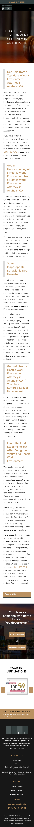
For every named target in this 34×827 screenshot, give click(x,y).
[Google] (15, 808)
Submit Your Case (18, 647)
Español (17, 799)
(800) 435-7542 (20, 2)
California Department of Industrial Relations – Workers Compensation (17, 773)
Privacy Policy (19, 820)
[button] (31, 690)
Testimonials (17, 760)
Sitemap (20, 823)
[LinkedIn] (25, 808)
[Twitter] (12, 808)
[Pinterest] (22, 808)
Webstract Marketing (16, 818)
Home (5, 711)
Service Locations (14, 711)
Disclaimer (26, 818)
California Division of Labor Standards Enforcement (17, 768)
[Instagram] (18, 808)
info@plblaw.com (18, 794)
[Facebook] (9, 808)
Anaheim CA (26, 711)
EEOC (17, 763)
